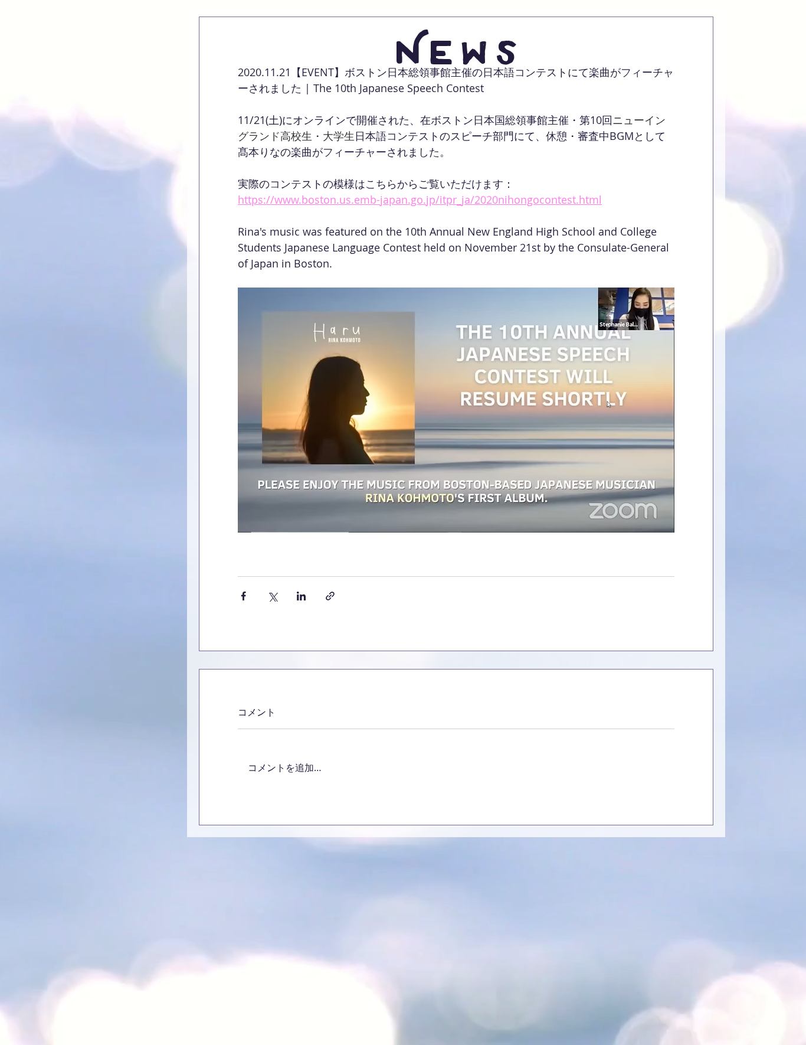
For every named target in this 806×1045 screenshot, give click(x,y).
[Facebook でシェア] (243, 596)
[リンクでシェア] (330, 596)
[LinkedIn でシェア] (301, 596)
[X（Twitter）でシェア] (272, 596)
